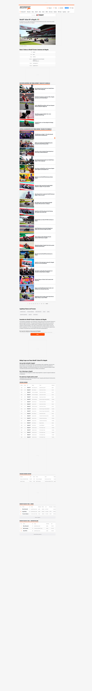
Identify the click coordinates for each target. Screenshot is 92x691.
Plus (66, 8)
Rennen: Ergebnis (37, 517)
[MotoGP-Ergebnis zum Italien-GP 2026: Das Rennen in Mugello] (38, 220)
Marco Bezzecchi (38, 311)
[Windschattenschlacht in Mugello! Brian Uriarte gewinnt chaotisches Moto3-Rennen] (38, 246)
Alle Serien (51, 11)
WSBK (47, 11)
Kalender (55, 11)
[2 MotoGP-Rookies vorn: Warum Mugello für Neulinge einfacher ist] (38, 123)
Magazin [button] (50, 8)
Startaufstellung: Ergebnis (37, 534)
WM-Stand (59, 11)
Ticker (56, 8)
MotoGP (36, 11)
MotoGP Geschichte (23, 314)
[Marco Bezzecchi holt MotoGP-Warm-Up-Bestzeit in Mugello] (38, 254)
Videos (33, 11)
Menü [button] (72, 8)
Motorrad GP (23, 11)
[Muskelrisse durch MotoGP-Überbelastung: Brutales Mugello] (38, 177)
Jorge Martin (24, 511)
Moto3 (43, 11)
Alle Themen (35, 314)
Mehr (38, 334)
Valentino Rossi (22, 311)
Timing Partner (33, 15)
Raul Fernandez (38, 481)
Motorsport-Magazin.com (25, 7)
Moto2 (40, 11)
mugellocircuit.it (35, 65)
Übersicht (28, 11)
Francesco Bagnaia (30, 311)
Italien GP (28, 387)
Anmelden (61, 8)
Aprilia (48, 311)
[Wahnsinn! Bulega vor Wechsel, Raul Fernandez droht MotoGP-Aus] (38, 280)
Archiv (47, 303)
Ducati (44, 311)
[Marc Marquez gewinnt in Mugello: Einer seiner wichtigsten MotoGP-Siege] (38, 114)
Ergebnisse (64, 11)
